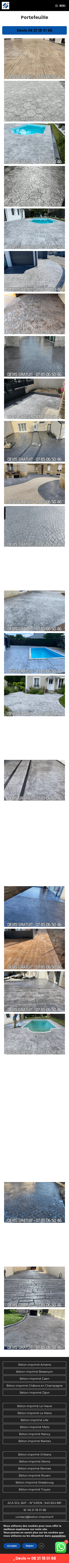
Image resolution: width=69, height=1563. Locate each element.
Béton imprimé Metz (34, 1427)
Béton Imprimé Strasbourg (35, 1482)
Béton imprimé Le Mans (34, 1413)
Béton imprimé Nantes (34, 1441)
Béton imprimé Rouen (34, 1475)
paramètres (59, 1535)
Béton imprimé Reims (34, 1461)
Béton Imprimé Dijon (34, 1392)
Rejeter (29, 1546)
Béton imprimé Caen (34, 1378)
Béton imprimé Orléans (34, 1454)
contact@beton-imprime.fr (34, 1517)
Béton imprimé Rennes (34, 1468)
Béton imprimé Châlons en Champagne (34, 1385)
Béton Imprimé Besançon (34, 1371)
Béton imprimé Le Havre (34, 1406)
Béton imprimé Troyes (34, 1489)
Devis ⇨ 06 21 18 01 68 (36, 1558)
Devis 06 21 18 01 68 (34, 30)
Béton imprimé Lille (34, 1420)
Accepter (12, 1546)
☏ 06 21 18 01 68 (34, 1510)
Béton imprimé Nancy (34, 1434)
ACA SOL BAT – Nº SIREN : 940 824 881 (34, 1503)
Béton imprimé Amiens (34, 1364)
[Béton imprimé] (5, 5)
